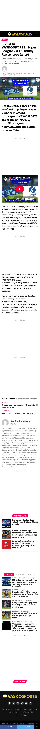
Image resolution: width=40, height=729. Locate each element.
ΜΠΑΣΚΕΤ (18, 709)
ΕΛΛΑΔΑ (34, 398)
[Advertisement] (20, 15)
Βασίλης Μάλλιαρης (12, 75)
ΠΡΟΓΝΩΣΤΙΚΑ (28, 712)
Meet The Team (21, 715)
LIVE (36, 709)
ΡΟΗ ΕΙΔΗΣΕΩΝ (14, 712)
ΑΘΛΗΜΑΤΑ (28, 709)
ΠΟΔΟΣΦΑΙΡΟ (7, 709)
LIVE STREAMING (23, 398)
